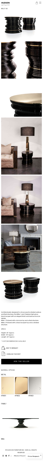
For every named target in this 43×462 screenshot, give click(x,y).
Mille (2, 439)
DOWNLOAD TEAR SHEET (13, 354)
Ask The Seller (21, 361)
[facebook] (8, 455)
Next (40, 388)
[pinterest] (6, 455)
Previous (3, 388)
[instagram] (3, 455)
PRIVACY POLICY (19, 456)
